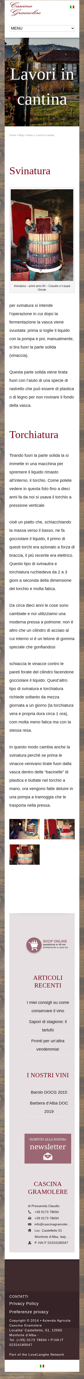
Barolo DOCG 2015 (49, 1092)
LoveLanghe (38, 1354)
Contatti (18, 1296)
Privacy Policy (24, 1303)
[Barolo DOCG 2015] (24, 1089)
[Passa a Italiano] (72, 7)
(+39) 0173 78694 (32, 1340)
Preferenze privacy (29, 1312)
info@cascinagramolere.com (56, 1224)
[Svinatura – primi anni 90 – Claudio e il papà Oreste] (59, 829)
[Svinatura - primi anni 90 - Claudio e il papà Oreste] (42, 236)
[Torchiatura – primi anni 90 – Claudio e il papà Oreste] (24, 829)
